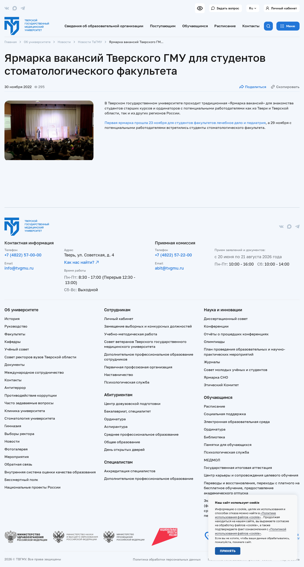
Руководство (15, 326)
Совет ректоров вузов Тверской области (40, 357)
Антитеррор (15, 387)
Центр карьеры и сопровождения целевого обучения (251, 475)
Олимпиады (214, 341)
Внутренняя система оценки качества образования (50, 472)
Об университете (37, 42)
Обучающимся (195, 26)
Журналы (212, 362)
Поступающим (163, 26)
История (12, 318)
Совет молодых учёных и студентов (235, 369)
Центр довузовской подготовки (132, 403)
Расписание (225, 26)
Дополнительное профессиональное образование (148, 478)
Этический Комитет (221, 385)
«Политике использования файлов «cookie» (245, 515)
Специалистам (118, 462)
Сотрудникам (117, 309)
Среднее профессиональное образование (141, 434)
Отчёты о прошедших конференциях (236, 334)
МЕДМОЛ (212, 460)
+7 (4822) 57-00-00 (22, 254)
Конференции (216, 326)
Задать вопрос (228, 8)
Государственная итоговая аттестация (238, 467)
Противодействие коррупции (30, 395)
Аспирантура (116, 426)
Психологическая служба (126, 382)
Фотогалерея (16, 449)
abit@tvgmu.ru (169, 268)
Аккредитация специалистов (129, 471)
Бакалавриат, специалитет (127, 411)
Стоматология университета (29, 418)
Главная (10, 42)
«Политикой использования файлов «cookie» (250, 531)
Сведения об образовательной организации (104, 26)
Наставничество (118, 374)
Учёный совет (16, 349)
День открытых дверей (124, 449)
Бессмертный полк (21, 479)
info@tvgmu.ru (19, 268)
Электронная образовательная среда (237, 421)
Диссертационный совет (226, 318)
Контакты (250, 26)
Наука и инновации (223, 309)
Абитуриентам (118, 394)
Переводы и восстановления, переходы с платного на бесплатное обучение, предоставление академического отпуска (252, 488)
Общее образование (122, 442)
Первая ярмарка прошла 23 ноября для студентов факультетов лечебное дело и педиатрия (185, 122)
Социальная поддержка (225, 414)
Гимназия (12, 426)
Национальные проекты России (32, 487)
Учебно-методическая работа (130, 334)
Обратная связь (18, 464)
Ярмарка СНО (216, 377)
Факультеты (14, 334)
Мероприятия (16, 456)
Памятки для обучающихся (227, 444)
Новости (64, 42)
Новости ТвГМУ (90, 42)
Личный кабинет (284, 8)
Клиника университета (24, 410)
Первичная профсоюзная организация (138, 367)
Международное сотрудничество (34, 372)
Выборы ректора (19, 433)
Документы (14, 364)
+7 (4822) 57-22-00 (173, 254)
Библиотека (214, 437)
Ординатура (115, 419)
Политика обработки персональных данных (167, 559)
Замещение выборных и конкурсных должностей (148, 326)
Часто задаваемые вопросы (29, 403)
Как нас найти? (79, 262)
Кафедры (12, 341)
